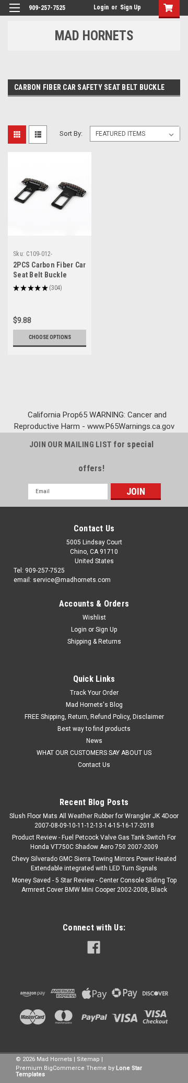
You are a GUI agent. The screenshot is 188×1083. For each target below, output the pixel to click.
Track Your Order (94, 692)
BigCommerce (64, 1068)
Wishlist (94, 617)
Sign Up (130, 7)
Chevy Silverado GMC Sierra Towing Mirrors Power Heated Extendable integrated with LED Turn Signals (94, 863)
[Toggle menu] (14, 14)
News (94, 740)
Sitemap (88, 1059)
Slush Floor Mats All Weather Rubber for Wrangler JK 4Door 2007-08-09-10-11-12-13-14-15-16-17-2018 (94, 820)
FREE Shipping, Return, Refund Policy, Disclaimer (94, 716)
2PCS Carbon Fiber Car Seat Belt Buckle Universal (49, 275)
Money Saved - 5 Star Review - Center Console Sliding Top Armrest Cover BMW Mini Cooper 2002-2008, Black (94, 885)
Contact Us (94, 764)
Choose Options (50, 337)
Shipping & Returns (94, 641)
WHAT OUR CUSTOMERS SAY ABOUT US (94, 752)
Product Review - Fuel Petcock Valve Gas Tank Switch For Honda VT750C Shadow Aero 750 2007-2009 (94, 842)
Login (101, 7)
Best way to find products (94, 728)
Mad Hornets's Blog (94, 704)
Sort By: (71, 133)
